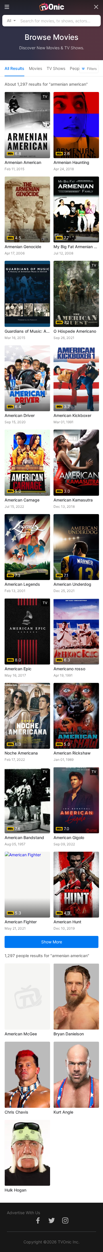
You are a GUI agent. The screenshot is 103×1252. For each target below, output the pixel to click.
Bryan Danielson (69, 1033)
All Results (14, 68)
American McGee (21, 1033)
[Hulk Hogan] (27, 1153)
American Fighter (21, 921)
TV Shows (56, 68)
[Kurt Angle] (76, 1075)
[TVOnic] (51, 7)
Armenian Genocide (23, 246)
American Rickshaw (72, 753)
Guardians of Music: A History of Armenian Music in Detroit (27, 331)
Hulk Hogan (15, 1190)
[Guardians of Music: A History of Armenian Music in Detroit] (27, 294)
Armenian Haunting (71, 162)
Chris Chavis (16, 1112)
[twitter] (51, 1223)
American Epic (18, 668)
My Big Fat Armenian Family (76, 246)
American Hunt (67, 921)
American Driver (20, 415)
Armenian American (23, 162)
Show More (51, 941)
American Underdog (72, 584)
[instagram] (65, 1223)
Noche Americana (21, 753)
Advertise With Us (23, 1212)
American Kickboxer (72, 415)
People (76, 68)
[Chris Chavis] (27, 1075)
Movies (35, 68)
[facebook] (37, 1223)
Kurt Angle (63, 1112)
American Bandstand (24, 837)
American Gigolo (69, 837)
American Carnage (22, 499)
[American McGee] (27, 996)
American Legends (22, 584)
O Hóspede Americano (75, 331)
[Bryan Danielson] (76, 996)
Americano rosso (69, 668)
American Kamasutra (73, 499)
